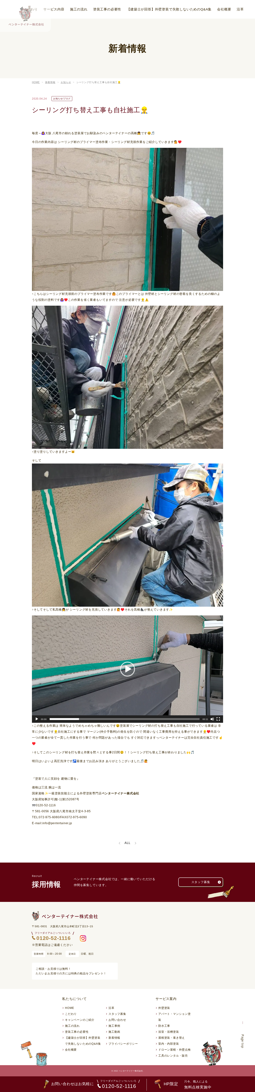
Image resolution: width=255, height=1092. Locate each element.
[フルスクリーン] (218, 719)
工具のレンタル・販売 (173, 1055)
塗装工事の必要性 (107, 9)
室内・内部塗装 (168, 1043)
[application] (127, 669)
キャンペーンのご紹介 (79, 1019)
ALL (127, 842)
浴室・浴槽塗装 (168, 1031)
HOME (69, 1007)
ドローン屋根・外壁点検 (174, 1049)
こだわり (71, 1013)
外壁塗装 (164, 1007)
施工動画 (114, 1031)
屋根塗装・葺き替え (171, 1037)
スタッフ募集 (200, 882)
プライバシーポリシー (123, 1043)
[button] (127, 669)
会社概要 (224, 9)
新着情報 (114, 1037)
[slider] (125, 719)
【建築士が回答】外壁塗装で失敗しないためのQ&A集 (169, 9)
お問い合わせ (117, 1019)
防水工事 (164, 1025)
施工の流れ (79, 9)
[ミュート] (212, 719)
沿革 (240, 9)
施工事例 (114, 1025)
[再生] (37, 719)
